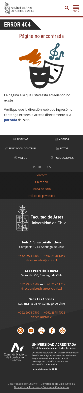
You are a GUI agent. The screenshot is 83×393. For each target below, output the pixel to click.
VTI (37, 384)
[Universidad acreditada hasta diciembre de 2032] (41, 356)
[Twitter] (41, 330)
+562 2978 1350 (54, 256)
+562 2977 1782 (28, 284)
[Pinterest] (62, 330)
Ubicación (41, 182)
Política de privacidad (41, 196)
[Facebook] (52, 330)
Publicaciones (64, 158)
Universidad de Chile (52, 384)
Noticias (22, 139)
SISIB (31, 384)
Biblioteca (44, 167)
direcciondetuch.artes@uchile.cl (41, 288)
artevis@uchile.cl (41, 317)
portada (10, 120)
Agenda (64, 139)
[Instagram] (20, 330)
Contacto (41, 175)
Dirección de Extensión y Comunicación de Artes (41, 387)
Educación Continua (22, 148)
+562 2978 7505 (28, 312)
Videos (22, 158)
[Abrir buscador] (67, 8)
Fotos (64, 148)
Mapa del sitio (41, 189)
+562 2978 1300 (28, 256)
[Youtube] (31, 330)
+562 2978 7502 (54, 312)
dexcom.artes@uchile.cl (41, 260)
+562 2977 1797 (54, 284)
